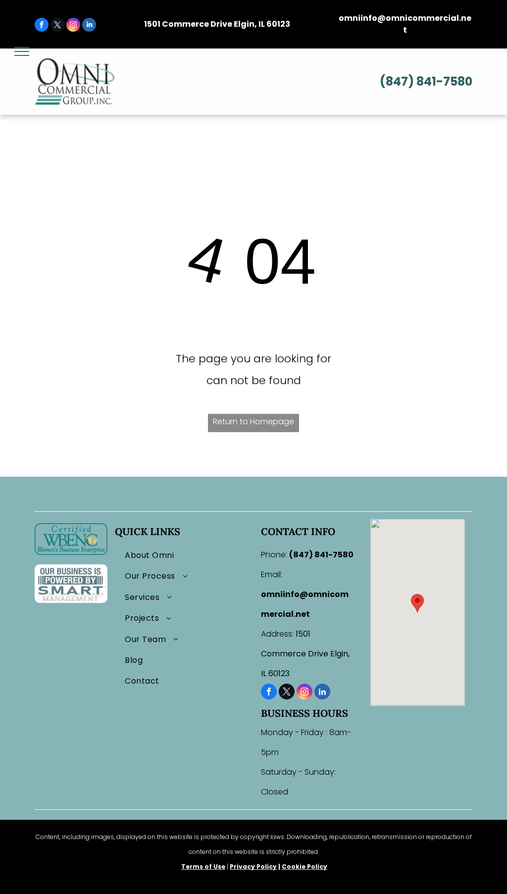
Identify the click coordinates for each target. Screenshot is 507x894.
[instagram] (73, 26)
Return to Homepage (253, 421)
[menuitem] (184, 555)
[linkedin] (89, 26)
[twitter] (57, 26)
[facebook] (42, 26)
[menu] (22, 51)
